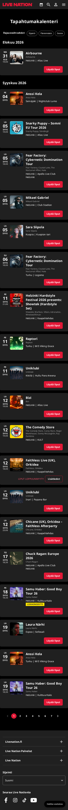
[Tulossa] (41, 4)
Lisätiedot (54, 478)
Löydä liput (53, 69)
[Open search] (48, 4)
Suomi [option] (9, 780)
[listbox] (34, 780)
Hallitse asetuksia (55, 804)
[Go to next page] (57, 716)
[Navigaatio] (63, 4)
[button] (55, 4)
